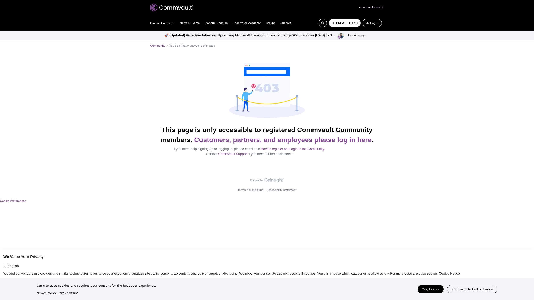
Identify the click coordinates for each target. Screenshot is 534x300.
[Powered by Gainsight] (267, 181)
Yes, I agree (430, 289)
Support (285, 22)
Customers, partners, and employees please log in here (283, 140)
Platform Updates (216, 22)
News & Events (190, 22)
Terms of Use (69, 293)
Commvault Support (233, 154)
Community (157, 45)
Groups (270, 22)
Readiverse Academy (247, 22)
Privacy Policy (46, 293)
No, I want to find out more (472, 289)
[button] (345, 23)
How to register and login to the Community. (293, 149)
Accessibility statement (281, 189)
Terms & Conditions (250, 189)
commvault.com (370, 7)
